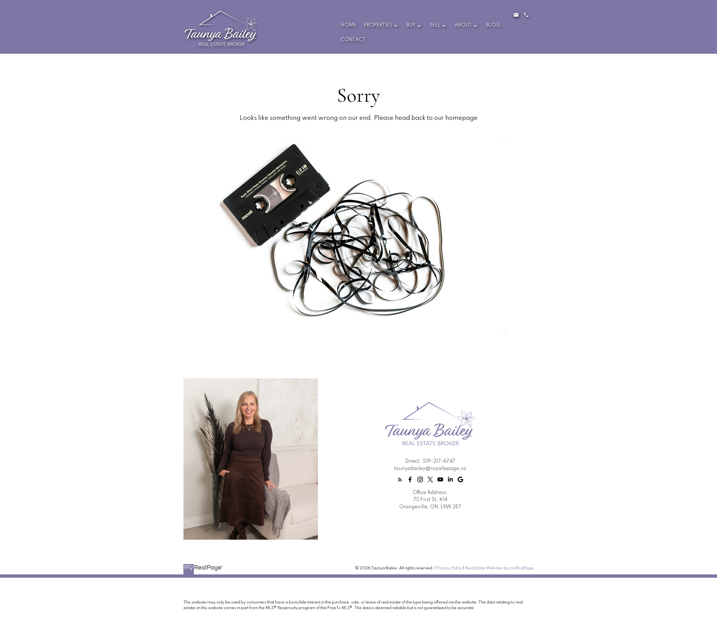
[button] (400, 479)
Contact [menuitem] (353, 39)
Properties (378, 25)
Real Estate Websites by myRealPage (499, 568)
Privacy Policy (449, 568)
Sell (435, 25)
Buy (411, 25)
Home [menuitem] (349, 25)
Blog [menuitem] (493, 25)
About (463, 25)
